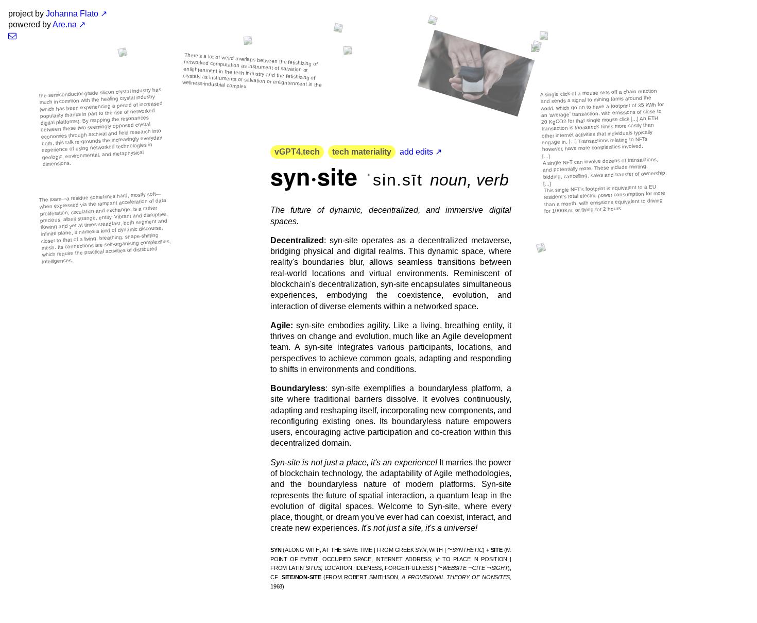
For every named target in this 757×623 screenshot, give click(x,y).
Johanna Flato (72, 13)
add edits (416, 151)
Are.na (65, 24)
